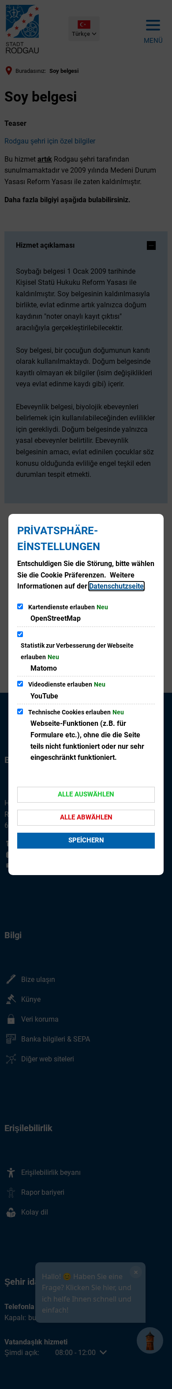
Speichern (86, 840)
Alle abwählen (86, 817)
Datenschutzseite (116, 586)
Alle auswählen (86, 794)
